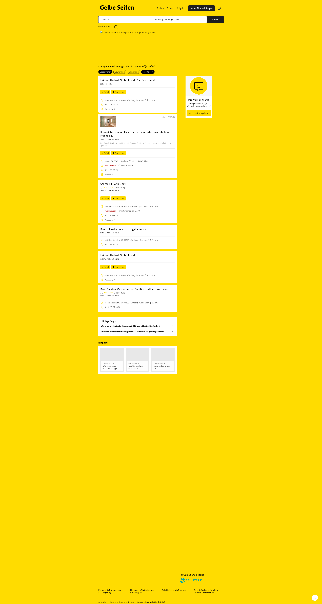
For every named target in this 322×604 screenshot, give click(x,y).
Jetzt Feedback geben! (198, 113)
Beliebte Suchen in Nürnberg (174, 590)
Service (170, 8)
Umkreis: (104, 27)
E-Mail (106, 92)
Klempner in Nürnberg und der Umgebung (109, 591)
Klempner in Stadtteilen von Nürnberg (142, 591)
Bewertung (120, 72)
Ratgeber (181, 8)
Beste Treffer (105, 72)
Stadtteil (146, 72)
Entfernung (133, 72)
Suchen (160, 8)
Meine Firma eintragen (201, 8)
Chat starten (119, 92)
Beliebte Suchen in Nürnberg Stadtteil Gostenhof (206, 591)
